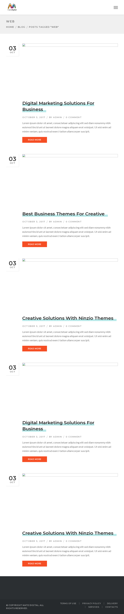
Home (10, 27)
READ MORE (34, 140)
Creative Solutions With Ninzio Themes (67, 318)
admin (57, 117)
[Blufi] (11, 6)
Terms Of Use (68, 603)
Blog (21, 27)
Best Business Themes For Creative (63, 214)
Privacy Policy (91, 603)
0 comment (74, 117)
